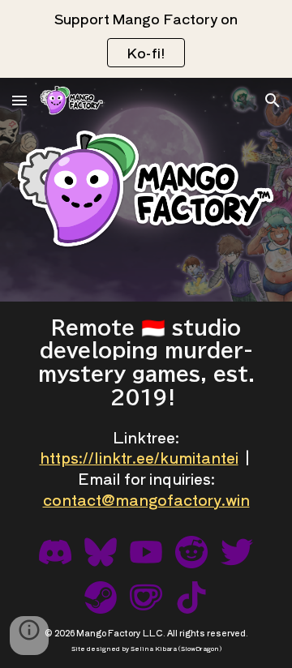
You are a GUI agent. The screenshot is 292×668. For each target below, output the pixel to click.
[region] (146, 39)
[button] (19, 100)
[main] (145, 363)
